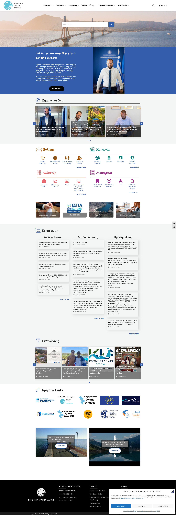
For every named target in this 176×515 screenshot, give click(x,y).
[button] (172, 491)
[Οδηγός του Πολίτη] (79, 158)
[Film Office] (120, 158)
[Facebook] (160, 5)
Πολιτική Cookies (128, 511)
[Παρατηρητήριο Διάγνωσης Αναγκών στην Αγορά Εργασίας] (78, 181)
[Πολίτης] (39, 149)
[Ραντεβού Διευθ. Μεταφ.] (55, 158)
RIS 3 (67, 185)
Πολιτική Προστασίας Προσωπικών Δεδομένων (130, 498)
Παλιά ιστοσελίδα (95, 506)
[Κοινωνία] (92, 149)
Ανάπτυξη (49, 173)
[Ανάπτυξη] (39, 172)
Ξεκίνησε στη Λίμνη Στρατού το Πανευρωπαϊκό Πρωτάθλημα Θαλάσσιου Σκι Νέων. (74, 371)
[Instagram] (166, 5)
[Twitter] (162, 5)
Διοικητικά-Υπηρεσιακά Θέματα (132, 186)
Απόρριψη (142, 506)
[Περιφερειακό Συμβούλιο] (97, 181)
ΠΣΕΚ (120, 184)
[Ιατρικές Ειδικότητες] (43, 158)
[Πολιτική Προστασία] (132, 158)
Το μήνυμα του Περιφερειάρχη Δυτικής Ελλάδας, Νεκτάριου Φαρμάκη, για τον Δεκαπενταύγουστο (50, 129)
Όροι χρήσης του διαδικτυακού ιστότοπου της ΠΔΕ (146, 511)
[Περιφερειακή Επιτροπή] (109, 181)
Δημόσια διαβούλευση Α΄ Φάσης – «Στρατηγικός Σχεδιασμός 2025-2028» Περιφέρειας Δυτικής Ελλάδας (87, 253)
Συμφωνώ (120, 506)
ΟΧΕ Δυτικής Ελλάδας (80, 242)
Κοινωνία (103, 149)
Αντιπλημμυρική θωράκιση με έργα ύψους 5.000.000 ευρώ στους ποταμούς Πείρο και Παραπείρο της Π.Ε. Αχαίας (122, 129)
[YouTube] (164, 5)
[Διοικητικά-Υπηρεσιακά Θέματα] (132, 181)
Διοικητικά (104, 173)
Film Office (120, 161)
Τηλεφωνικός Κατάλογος (98, 491)
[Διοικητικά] (92, 172)
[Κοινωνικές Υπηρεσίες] (97, 158)
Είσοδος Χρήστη (95, 503)
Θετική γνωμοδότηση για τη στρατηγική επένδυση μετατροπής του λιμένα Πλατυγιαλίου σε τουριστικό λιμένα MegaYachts (53, 288)
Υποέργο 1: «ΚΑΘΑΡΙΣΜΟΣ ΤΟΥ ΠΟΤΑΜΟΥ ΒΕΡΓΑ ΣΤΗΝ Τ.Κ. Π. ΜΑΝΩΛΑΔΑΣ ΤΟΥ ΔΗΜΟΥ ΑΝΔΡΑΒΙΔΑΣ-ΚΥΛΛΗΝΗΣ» (122, 322)
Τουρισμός (109, 161)
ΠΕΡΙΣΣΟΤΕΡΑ (64, 299)
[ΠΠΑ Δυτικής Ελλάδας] (55, 181)
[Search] (111, 24)
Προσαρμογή (163, 506)
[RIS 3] (67, 181)
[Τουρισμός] (109, 158)
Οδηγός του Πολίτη (96, 494)
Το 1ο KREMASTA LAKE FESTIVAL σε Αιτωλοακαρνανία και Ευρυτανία (101, 371)
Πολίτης (48, 149)
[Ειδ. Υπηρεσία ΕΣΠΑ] (44, 181)
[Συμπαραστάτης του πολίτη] (67, 158)
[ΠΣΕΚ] (120, 181)
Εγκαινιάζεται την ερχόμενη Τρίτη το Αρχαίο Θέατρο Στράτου (46, 371)
